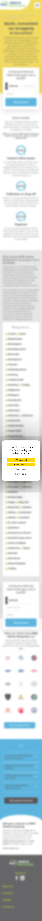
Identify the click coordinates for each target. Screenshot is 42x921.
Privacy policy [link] (21, 474)
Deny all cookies (21, 464)
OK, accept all (21, 460)
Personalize (21, 469)
